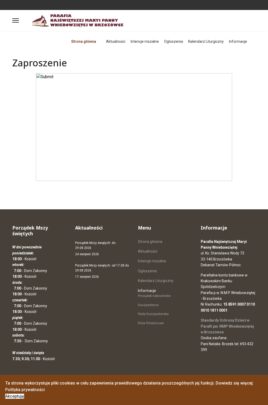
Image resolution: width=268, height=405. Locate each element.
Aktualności (115, 41)
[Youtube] (21, 5)
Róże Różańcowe (151, 323)
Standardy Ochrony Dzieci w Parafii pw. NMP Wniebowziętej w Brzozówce (227, 326)
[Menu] (15, 20)
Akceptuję (14, 396)
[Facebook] (13, 5)
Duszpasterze (148, 305)
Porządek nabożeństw (154, 296)
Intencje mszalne (145, 41)
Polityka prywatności (25, 389)
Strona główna (83, 41)
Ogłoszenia (173, 41)
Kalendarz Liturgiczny (206, 41)
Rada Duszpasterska (153, 314)
